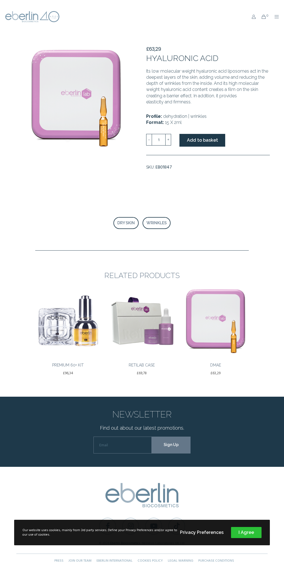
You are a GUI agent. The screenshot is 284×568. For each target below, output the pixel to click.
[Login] (252, 16)
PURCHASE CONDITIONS (216, 560)
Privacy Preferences (202, 532)
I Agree (246, 532)
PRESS (59, 560)
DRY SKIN (126, 223)
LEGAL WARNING (180, 560)
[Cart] (262, 16)
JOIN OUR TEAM (80, 560)
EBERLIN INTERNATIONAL (115, 560)
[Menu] (275, 16)
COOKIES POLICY (150, 560)
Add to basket (202, 140)
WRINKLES (156, 223)
